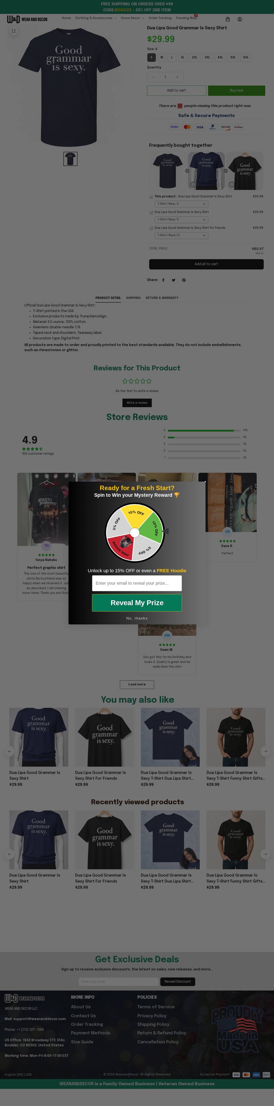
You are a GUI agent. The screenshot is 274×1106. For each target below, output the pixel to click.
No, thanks (137, 618)
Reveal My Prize (137, 603)
